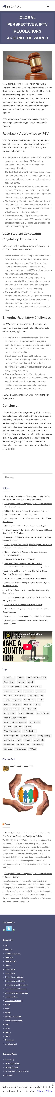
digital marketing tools (32, 686)
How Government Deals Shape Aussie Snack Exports (25, 526)
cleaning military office (12, 686)
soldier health (9, 745)
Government (10, 973)
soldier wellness (23, 745)
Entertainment (10, 961)
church (30, 682)
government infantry (35, 695)
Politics (28, 727)
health (41, 700)
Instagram (17, 704)
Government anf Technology (16, 993)
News (7, 1028)
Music (7, 1024)
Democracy (9, 1060)
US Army (32, 749)
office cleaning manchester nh (15, 718)
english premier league (12, 691)
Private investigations (12, 731)
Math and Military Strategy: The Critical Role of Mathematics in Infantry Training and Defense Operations (26, 565)
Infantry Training (11, 1067)
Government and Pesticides (16, 985)
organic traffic (35, 722)
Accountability (9, 677)
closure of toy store (13, 953)
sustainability (38, 745)
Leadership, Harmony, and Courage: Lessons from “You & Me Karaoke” (27, 520)
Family (7, 965)
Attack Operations (12, 1063)
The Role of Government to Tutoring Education (23, 605)
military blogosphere (11, 709)
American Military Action (37, 677)
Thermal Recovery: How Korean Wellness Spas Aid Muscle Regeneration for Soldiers (27, 531)
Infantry (6, 704)
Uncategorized (11, 1044)
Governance (10, 969)
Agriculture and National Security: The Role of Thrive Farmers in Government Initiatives (25, 572)
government (40, 691)
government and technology (14, 695)
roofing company (44, 736)
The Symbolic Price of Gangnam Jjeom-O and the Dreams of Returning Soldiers (27, 505)
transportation (21, 749)
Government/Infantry (13, 1001)
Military (8, 1013)
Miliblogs (27, 704)
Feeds (7, 824)
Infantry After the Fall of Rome (17, 1071)
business (21, 682)
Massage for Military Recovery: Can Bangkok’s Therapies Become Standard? (27, 538)
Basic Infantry (9, 682)
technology (8, 749)
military (37, 704)
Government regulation (12, 700)
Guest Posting (29, 700)
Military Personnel (29, 709)
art (6, 946)
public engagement (11, 736)
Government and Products (15, 989)
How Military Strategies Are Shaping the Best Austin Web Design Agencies (26, 610)
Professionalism (29, 731)
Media (7, 1009)
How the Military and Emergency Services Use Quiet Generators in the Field (25, 553)
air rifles (21, 677)
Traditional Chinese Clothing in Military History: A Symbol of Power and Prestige (27, 584)
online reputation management (15, 722)
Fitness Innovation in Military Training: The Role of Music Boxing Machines (26, 598)
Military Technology (26, 713)
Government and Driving (15, 981)
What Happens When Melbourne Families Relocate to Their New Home (25, 621)
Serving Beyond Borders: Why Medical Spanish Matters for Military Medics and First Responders (27, 546)
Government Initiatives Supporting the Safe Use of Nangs (27, 616)
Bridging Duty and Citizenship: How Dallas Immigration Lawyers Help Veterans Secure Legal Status (25, 512)
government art (11, 997)
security (28, 740)
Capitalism (9, 1075)
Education (9, 957)
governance (28, 691)
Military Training (43, 713)
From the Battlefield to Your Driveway (19, 559)
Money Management (13, 1020)
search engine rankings (12, 740)
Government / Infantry (14, 977)
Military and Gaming (13, 1016)
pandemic (7, 727)
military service (9, 713)
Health (7, 1005)
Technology (9, 1040)
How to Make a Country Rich (22, 766)
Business (8, 950)
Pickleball (18, 727)
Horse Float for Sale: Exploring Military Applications (25, 578)
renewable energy (27, 736)
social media (39, 740)
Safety (7, 1036)
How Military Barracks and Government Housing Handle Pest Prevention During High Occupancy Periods (26, 497)
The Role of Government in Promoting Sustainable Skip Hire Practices (26, 591)
